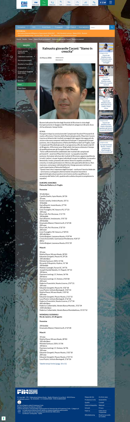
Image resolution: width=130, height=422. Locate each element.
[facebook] (101, 3)
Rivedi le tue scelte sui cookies (104, 415)
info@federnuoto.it (23, 399)
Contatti (101, 402)
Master (94, 4)
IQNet (40, 413)
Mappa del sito (89, 397)
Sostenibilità (103, 400)
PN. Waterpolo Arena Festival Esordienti (64, 35)
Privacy (101, 408)
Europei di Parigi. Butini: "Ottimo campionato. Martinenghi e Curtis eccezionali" (106, 148)
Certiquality (33, 413)
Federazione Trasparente (102, 411)
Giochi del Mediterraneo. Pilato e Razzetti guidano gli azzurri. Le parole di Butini (106, 126)
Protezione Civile (90, 400)
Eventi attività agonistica (23, 52)
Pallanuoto (52, 4)
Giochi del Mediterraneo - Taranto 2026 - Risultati (33, 35)
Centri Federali (71, 27)
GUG (33, 27)
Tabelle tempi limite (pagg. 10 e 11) (53, 364)
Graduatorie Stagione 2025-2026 (25, 72)
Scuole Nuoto (46, 27)
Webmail (101, 405)
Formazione (21, 27)
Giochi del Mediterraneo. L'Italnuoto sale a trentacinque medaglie (106, 59)
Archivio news (103, 397)
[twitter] (105, 3)
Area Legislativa (84, 27)
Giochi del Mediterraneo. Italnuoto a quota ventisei (106, 82)
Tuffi (60, 4)
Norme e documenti (25, 60)
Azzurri (20, 77)
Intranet (87, 408)
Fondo (77, 4)
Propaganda (59, 27)
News (20, 84)
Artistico (69, 4)
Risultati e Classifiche (25, 64)
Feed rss (87, 411)
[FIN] (24, 4)
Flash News (22, 88)
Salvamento (85, 4)
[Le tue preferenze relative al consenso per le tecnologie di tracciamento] (3, 418)
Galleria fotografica (91, 405)
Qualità (87, 402)
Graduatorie (22, 68)
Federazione (35, 4)
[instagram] (103, 3)
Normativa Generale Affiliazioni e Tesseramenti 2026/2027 (36, 33)
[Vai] (112, 27)
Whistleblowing (90, 415)
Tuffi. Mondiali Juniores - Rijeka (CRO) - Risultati (72, 33)
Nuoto (44, 4)
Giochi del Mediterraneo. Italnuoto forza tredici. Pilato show (106, 104)
